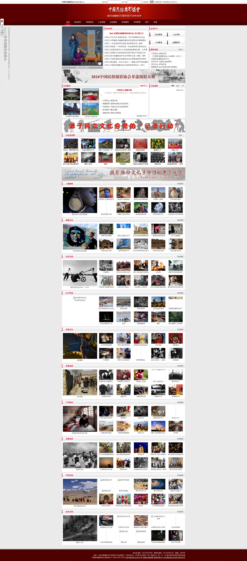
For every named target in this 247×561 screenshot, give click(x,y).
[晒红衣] (141, 504)
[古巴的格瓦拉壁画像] (80, 249)
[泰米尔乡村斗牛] (141, 489)
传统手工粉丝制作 (123, 360)
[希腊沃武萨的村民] (123, 212)
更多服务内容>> (142, 116)
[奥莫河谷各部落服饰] (141, 197)
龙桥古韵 (124, 542)
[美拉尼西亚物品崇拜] (123, 453)
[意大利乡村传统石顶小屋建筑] (141, 249)
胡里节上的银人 (175, 491)
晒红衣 (141, 506)
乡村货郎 (80, 397)
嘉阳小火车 (80, 542)
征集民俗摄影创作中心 (160, 59)
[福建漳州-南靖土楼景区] (72, 95)
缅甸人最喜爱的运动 (158, 433)
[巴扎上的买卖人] (158, 380)
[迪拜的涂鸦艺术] (123, 249)
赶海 (123, 323)
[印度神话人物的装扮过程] (106, 197)
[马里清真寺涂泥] (175, 249)
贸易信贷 (69, 366)
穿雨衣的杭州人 (158, 214)
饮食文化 (69, 329)
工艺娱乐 (69, 402)
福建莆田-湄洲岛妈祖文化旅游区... (116, 104)
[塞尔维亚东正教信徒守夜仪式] (175, 453)
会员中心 (174, 2)
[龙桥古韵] (123, 531)
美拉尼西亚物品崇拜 (123, 454)
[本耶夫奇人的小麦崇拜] (158, 453)
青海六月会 (80, 469)
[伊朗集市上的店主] (123, 380)
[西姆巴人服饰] (158, 197)
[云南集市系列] (106, 395)
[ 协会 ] (107, 65)
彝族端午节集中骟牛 (141, 527)
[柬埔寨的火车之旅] (106, 525)
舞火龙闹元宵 (158, 491)
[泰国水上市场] (141, 380)
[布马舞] (175, 431)
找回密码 (167, 2)
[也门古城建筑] (175, 234)
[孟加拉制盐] (123, 307)
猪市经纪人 (176, 381)
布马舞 (175, 433)
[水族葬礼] (106, 270)
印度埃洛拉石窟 (106, 251)
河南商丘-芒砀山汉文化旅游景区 (93, 102)
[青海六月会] (80, 468)
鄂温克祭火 (123, 469)
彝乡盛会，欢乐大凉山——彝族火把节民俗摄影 (129, 62)
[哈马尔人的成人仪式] (123, 270)
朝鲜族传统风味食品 (141, 345)
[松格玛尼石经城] (158, 249)
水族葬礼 (106, 272)
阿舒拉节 (141, 454)
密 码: (124, 2)
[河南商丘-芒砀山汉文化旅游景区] (90, 95)
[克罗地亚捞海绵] (158, 307)
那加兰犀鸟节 (106, 506)
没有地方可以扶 (123, 527)
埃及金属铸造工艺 (106, 323)
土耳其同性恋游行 (158, 506)
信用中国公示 (158, 557)
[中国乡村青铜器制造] (158, 540)
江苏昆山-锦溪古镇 (158, 53)
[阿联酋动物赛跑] (123, 431)
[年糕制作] (106, 358)
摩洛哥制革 (141, 308)
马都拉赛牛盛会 (106, 433)
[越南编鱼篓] (141, 322)
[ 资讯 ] (107, 37)
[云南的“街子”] (158, 395)
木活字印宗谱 (175, 542)
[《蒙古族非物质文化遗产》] (91, 46)
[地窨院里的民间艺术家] (80, 431)
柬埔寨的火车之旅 (106, 527)
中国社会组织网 (148, 557)
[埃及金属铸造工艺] (106, 322)
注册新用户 (158, 2)
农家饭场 (176, 360)
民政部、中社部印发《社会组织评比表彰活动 (128, 46)
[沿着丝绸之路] (141, 395)
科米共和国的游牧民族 (158, 287)
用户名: (104, 2)
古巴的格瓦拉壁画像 (80, 251)
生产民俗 (69, 293)
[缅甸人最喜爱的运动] (158, 431)
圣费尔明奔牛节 (158, 418)
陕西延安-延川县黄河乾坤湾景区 (164, 67)
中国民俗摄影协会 (98, 557)
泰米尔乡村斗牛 (141, 491)
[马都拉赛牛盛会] (106, 431)
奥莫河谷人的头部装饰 (80, 214)
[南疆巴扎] (123, 395)
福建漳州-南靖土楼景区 (72, 102)
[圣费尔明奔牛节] (158, 416)
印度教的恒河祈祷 (106, 469)
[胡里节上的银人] (175, 489)
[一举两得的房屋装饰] (158, 234)
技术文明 (69, 512)
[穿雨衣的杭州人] (158, 212)
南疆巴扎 (124, 396)
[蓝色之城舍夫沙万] (123, 234)
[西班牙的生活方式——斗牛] (80, 286)
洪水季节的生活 (79, 300)
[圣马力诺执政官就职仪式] (141, 270)
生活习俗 (69, 257)
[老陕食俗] (175, 343)
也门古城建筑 (175, 236)
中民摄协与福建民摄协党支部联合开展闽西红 (128, 40)
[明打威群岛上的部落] (175, 322)
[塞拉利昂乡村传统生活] (175, 285)
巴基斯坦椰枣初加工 (176, 308)
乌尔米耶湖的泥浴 (106, 542)
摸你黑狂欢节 (106, 491)
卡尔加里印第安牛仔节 (176, 506)
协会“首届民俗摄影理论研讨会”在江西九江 (126, 33)
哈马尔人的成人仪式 (123, 272)
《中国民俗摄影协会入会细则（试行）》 (167, 56)
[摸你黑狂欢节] (106, 480)
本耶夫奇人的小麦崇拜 (158, 454)
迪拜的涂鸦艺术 (123, 251)
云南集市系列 (106, 396)
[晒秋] (158, 322)
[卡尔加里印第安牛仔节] (175, 504)
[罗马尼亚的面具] (175, 197)
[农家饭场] (175, 358)
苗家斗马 (141, 433)
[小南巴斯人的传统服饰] (175, 212)
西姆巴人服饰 (158, 199)
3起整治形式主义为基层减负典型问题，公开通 (129, 50)
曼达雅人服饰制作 (123, 199)
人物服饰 (69, 184)
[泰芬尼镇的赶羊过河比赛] (106, 307)
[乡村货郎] (80, 395)
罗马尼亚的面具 (175, 199)
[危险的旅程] (141, 531)
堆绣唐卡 (124, 418)
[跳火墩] (158, 270)
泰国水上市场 (141, 381)
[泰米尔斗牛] (175, 416)
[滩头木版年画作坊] (106, 416)
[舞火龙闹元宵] (158, 489)
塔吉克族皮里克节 (80, 506)
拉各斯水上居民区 (141, 287)
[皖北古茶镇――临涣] (158, 358)
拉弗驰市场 (176, 396)
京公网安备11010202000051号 (174, 557)
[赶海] (123, 322)
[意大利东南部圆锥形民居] (141, 234)
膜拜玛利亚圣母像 (176, 469)
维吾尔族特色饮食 (123, 345)
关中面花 (158, 345)
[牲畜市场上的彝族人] (106, 380)
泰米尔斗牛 (176, 418)
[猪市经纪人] (175, 380)
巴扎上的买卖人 (158, 381)
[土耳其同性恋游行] (158, 504)
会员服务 (66, 86)
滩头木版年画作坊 (106, 418)
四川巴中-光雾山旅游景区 (161, 62)
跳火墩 (158, 272)
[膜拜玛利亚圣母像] (175, 468)
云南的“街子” (158, 396)
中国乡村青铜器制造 (158, 542)
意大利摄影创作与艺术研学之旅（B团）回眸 (128, 56)
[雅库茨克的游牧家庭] (175, 270)
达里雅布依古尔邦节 (141, 469)
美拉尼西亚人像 (106, 214)
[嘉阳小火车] (80, 541)
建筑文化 (69, 220)
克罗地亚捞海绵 (158, 308)
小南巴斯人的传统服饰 (176, 214)
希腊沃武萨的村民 (123, 214)
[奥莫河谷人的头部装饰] (80, 213)
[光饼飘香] (80, 358)
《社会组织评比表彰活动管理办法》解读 (126, 43)
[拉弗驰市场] (175, 395)
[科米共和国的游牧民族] (158, 285)
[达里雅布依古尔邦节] (141, 468)
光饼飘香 (80, 360)
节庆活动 (69, 475)
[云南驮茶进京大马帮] (158, 519)
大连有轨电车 (175, 527)
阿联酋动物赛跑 (123, 433)
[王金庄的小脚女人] (123, 285)
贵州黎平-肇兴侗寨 (72, 116)
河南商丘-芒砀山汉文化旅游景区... (116, 107)
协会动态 (108, 28)
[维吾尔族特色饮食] (123, 343)
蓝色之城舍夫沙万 (123, 236)
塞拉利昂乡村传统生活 (176, 287)
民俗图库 (180, 184)
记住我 (145, 2)
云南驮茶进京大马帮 (158, 527)
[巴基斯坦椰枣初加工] (175, 307)
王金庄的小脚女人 (123, 287)
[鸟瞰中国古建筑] (106, 234)
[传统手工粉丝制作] (123, 358)
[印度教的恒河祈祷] (106, 468)
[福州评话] (141, 416)
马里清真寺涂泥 (175, 251)
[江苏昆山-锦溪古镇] (90, 109)
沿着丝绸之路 (141, 396)
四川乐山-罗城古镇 (158, 64)
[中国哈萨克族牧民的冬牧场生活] (106, 285)
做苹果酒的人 (141, 360)
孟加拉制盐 (123, 308)
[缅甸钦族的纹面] (141, 212)
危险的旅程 (141, 542)
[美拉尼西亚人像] (106, 212)
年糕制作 (106, 360)
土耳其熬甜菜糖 (106, 345)
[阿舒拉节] (141, 453)
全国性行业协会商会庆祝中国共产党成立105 (128, 53)
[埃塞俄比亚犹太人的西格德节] (158, 468)
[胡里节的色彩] (124, 480)
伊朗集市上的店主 (123, 381)
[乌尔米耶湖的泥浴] (106, 534)
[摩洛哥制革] (141, 307)
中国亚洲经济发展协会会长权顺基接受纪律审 (128, 59)
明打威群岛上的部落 (176, 323)
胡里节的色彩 (123, 491)
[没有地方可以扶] (123, 516)
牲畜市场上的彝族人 (106, 381)
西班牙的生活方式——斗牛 (79, 287)
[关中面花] (158, 343)
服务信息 (154, 49)
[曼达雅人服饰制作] (123, 197)
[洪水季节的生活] (79, 298)
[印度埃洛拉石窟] (106, 249)
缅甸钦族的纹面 (141, 214)
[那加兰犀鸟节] (106, 504)
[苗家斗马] (141, 431)
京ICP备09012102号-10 (133, 557)
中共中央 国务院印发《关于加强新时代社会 (127, 37)
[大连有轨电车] (175, 525)
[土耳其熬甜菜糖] (106, 343)
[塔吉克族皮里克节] (80, 504)
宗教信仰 (69, 439)
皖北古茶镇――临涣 (158, 360)
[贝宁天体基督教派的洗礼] (106, 453)
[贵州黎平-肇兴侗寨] (72, 109)
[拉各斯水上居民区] (141, 285)
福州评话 (141, 418)
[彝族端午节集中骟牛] (141, 525)
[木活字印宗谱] (175, 540)
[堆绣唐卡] (123, 416)
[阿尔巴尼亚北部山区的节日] (123, 504)
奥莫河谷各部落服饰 (141, 199)
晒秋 (158, 323)
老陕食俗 (176, 345)
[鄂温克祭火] (123, 468)
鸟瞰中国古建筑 (106, 236)
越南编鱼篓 (141, 323)
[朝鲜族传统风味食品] (141, 343)
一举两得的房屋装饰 (158, 236)
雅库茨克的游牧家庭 (176, 272)
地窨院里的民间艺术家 (80, 433)
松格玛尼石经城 (158, 251)
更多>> (181, 49)
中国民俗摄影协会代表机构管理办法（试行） (128, 65)
